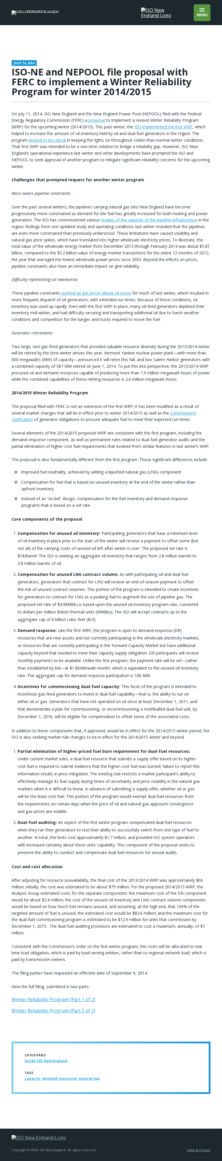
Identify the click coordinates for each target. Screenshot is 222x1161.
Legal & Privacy (198, 1150)
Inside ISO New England (46, 1060)
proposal (96, 120)
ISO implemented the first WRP (163, 127)
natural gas (89, 1078)
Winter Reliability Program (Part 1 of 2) (53, 999)
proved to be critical (47, 140)
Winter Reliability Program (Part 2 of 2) (53, 1010)
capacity (32, 1078)
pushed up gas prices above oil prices (96, 293)
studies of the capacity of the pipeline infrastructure (149, 220)
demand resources (59, 1078)
